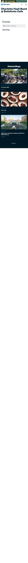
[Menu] (26, 4)
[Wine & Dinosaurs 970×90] (14, 1)
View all (13, 143)
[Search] (22, 4)
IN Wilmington (5, 4)
